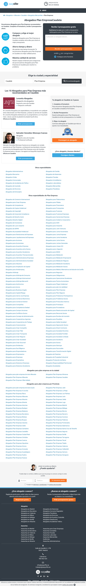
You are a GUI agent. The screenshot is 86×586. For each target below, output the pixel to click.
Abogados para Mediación (54, 255)
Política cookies (55, 581)
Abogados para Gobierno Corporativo (58, 220)
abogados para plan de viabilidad (56, 287)
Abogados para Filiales (53, 202)
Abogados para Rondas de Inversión (57, 316)
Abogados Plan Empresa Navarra (57, 414)
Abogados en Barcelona (28, 511)
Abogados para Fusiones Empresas (57, 214)
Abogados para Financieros (55, 205)
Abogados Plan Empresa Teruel (56, 440)
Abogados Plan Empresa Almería (16, 402)
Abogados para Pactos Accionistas (57, 281)
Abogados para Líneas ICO (54, 246)
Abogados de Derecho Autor (15, 217)
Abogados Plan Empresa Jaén (55, 388)
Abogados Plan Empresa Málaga (56, 408)
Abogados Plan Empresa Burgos (16, 420)
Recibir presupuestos (63, 49)
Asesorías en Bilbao (27, 535)
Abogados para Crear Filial (14, 331)
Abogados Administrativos (14, 171)
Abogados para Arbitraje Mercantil (17, 281)
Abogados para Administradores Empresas (20, 258)
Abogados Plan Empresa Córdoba (17, 437)
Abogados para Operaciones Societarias (59, 278)
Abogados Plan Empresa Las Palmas (58, 393)
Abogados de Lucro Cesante (15, 226)
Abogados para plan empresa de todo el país (20, 388)
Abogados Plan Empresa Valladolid (57, 449)
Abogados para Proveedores (55, 307)
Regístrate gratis (22, 499)
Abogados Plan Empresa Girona (16, 446)
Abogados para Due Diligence (15, 348)
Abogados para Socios (53, 342)
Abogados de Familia (52, 171)
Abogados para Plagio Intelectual (56, 284)
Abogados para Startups (54, 345)
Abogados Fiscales (52, 177)
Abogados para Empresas (14, 357)
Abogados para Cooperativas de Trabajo (19, 322)
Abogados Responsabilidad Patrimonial (59, 363)
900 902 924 (43, 559)
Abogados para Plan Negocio (55, 293)
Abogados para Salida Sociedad (56, 322)
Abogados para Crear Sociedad (16, 339)
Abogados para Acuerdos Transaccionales (19, 255)
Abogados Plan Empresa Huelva (16, 455)
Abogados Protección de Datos (56, 360)
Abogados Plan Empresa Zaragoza (57, 455)
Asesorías (24, 526)
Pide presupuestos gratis (63, 499)
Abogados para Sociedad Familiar (57, 334)
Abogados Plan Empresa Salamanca (58, 426)
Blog (29, 581)
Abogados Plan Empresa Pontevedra (58, 423)
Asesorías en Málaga (28, 537)
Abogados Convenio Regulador (53, 511)
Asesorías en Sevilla (27, 539)
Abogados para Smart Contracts (56, 328)
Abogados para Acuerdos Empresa (17, 246)
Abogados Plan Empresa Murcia (56, 411)
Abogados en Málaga (28, 517)
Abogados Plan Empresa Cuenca (16, 440)
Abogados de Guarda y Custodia (53, 517)
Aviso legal (44, 581)
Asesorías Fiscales (49, 533)
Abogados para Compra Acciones (16, 310)
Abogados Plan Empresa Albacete (17, 377)
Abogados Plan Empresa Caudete (57, 377)
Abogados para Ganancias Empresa (57, 217)
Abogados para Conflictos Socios (16, 313)
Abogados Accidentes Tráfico (52, 521)
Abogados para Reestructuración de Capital (60, 310)
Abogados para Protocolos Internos (57, 301)
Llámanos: (43, 556)
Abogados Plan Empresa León (55, 396)
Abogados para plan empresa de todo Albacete (21, 374)
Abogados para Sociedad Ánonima (57, 331)
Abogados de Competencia (14, 205)
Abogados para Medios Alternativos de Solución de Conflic (65, 269)
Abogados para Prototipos (54, 304)
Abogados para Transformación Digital (58, 351)
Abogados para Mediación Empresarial (58, 258)
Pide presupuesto (25, 124)
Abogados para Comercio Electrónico (18, 299)
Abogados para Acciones (14, 240)
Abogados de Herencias (53, 174)
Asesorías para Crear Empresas (53, 528)
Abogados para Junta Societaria (56, 237)
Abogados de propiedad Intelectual (17, 231)
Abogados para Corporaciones (16, 325)
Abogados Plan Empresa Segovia (56, 431)
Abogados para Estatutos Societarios (18, 366)
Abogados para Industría (54, 226)
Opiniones (36, 581)
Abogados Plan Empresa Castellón (17, 431)
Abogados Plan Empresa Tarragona (57, 437)
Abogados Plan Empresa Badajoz (16, 408)
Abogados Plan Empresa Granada (17, 449)
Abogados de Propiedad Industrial (57, 357)
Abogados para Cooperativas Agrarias (18, 319)
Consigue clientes (67, 155)
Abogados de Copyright (13, 211)
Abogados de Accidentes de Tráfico (17, 183)
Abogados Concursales (13, 180)
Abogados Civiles (11, 177)
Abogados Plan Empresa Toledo (56, 443)
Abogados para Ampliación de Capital (18, 266)
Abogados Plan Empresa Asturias (16, 405)
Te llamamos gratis (58, 480)
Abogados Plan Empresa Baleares (17, 411)
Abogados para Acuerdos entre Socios (18, 249)
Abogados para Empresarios (15, 354)
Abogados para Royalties (54, 319)
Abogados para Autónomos (15, 284)
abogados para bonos (13, 287)
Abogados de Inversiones (14, 223)
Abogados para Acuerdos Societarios (18, 252)
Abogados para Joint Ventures (56, 228)
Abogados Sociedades (53, 366)
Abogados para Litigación (54, 249)
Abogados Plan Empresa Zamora (56, 452)
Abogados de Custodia (13, 186)
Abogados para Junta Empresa (56, 234)
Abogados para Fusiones (54, 211)
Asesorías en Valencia (28, 533)
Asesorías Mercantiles (50, 537)
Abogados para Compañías (14, 304)
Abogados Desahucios (50, 519)
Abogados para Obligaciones (55, 275)
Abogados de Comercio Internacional (18, 199)
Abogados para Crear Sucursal (16, 342)
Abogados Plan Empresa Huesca (16, 458)
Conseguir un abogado (67, 140)
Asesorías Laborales (49, 535)
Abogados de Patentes (53, 354)
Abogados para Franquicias (55, 208)
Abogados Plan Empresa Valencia (57, 446)
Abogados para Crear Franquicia (16, 334)
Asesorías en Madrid (27, 528)
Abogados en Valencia (28, 513)
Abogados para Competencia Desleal (18, 307)
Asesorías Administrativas (51, 541)
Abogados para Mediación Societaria (58, 264)
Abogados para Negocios (54, 272)
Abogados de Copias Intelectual (16, 208)
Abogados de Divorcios (13, 189)
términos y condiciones (39, 484)
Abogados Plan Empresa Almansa (57, 374)
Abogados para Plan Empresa (55, 290)
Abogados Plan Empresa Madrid (56, 405)
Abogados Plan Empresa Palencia (57, 420)
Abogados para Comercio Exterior (17, 301)
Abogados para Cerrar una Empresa (17, 296)
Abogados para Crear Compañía (16, 328)
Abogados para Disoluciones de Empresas (19, 234)
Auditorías (46, 539)
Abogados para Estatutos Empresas (17, 363)
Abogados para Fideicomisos (55, 199)
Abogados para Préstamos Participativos (59, 296)
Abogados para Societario (54, 339)
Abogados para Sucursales (54, 348)
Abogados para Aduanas (14, 264)
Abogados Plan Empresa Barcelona (17, 414)
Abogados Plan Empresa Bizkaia (16, 417)
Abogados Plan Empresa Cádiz (16, 426)
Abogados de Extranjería (14, 192)
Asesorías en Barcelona (28, 531)
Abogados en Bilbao (27, 515)
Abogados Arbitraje (12, 272)
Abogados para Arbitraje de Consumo (18, 275)
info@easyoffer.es (43, 565)
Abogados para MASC (53, 252)
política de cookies (67, 584)
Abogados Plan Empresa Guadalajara (18, 452)
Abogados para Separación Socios (57, 325)
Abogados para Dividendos (14, 345)
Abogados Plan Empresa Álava (16, 393)
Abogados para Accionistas (15, 243)
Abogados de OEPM (12, 228)
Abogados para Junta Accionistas (57, 231)
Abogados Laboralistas (53, 183)
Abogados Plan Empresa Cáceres (16, 423)
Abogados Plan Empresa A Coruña (17, 390)
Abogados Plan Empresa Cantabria (17, 428)
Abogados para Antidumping (15, 269)
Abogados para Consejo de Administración (19, 316)
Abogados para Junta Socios (55, 240)
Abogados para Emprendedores (16, 351)
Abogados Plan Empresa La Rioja (56, 390)
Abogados (24, 506)
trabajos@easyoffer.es (43, 567)
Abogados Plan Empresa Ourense (57, 417)
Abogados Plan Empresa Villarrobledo (18, 380)
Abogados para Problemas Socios (57, 299)
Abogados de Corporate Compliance (17, 214)
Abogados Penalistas (53, 189)
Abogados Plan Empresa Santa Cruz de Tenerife (61, 428)
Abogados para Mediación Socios (57, 266)
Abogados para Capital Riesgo (15, 293)
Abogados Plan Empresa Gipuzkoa (17, 443)
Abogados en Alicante (28, 521)
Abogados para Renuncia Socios (56, 313)
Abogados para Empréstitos (15, 360)
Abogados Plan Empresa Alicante (16, 399)
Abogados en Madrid (28, 509)
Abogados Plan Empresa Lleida (56, 399)
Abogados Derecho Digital (14, 220)
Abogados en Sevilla (27, 519)
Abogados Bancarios (12, 174)
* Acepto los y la (43, 484)
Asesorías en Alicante (28, 541)
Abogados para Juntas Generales (57, 243)
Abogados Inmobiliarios (53, 180)
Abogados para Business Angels (16, 290)
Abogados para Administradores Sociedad (19, 261)
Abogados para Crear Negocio (15, 337)
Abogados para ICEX (52, 223)
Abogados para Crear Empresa (16, 202)
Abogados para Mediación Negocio (57, 261)
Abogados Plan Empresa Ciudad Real (18, 434)
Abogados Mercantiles (53, 186)
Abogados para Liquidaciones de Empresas (20, 237)
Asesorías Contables (49, 531)
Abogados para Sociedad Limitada (57, 337)
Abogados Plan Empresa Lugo (56, 402)
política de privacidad (55, 484)
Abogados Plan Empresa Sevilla (56, 434)
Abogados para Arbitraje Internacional (18, 278)
